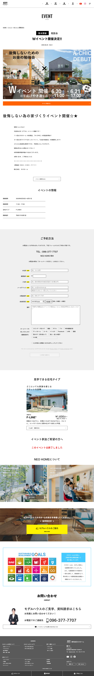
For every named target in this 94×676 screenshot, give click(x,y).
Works (64, 4)
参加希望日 (24, 301)
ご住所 (25, 282)
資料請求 (48, 673)
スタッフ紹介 (27, 661)
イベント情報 (49, 648)
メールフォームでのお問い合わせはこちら (47, 627)
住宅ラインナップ (6, 646)
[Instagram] (85, 4)
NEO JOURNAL (28, 659)
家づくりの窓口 (50, 650)
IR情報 (4, 661)
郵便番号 (25, 276)
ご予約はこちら (79, 673)
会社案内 (48, 659)
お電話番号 (24, 296)
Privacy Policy (54, 348)
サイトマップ (5, 665)
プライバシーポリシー (29, 665)
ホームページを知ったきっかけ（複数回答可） (24, 332)
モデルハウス (17, 673)
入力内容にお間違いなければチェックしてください (47, 343)
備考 (28, 307)
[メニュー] (90, 4)
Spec (73, 4)
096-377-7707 (50, 251)
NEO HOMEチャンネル (29, 663)
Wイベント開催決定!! (19, 27)
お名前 (25, 270)
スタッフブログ (6, 659)
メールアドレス (23, 287)
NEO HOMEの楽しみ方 (29, 648)
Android (82, 664)
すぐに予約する (46, 103)
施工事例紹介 (5, 650)
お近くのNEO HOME (7, 663)
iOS (72, 664)
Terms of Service (64, 348)
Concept (47, 4)
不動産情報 (49, 663)
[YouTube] (80, 4)
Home (4, 27)
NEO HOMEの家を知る (29, 646)
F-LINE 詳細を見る (34, 428)
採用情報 (48, 661)
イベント (10, 27)
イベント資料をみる (40, 179)
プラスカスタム (6, 648)
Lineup (55, 4)
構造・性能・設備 (6, 652)
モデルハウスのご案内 (48, 528)
